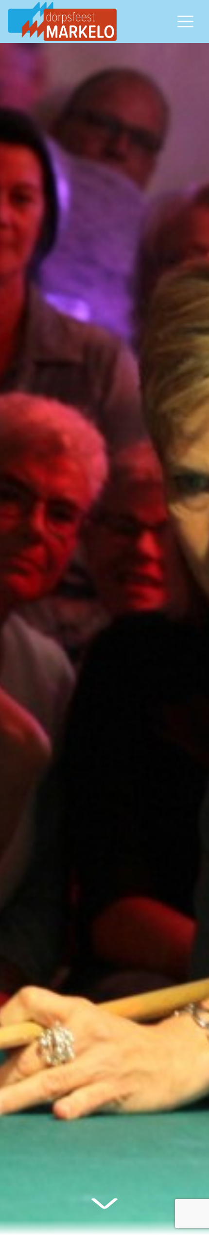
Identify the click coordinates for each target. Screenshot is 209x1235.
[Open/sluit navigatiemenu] (185, 22)
